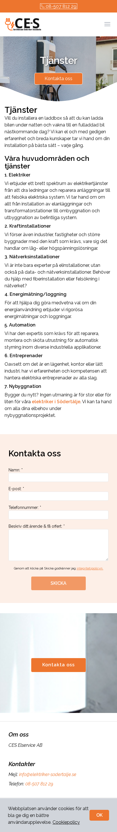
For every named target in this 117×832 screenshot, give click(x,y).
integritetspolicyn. (90, 568)
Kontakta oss (58, 78)
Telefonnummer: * (25, 507)
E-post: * (16, 488)
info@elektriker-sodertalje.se (47, 774)
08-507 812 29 (61, 6)
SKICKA (58, 583)
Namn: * (16, 470)
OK (99, 815)
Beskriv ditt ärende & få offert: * (37, 526)
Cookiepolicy (66, 822)
